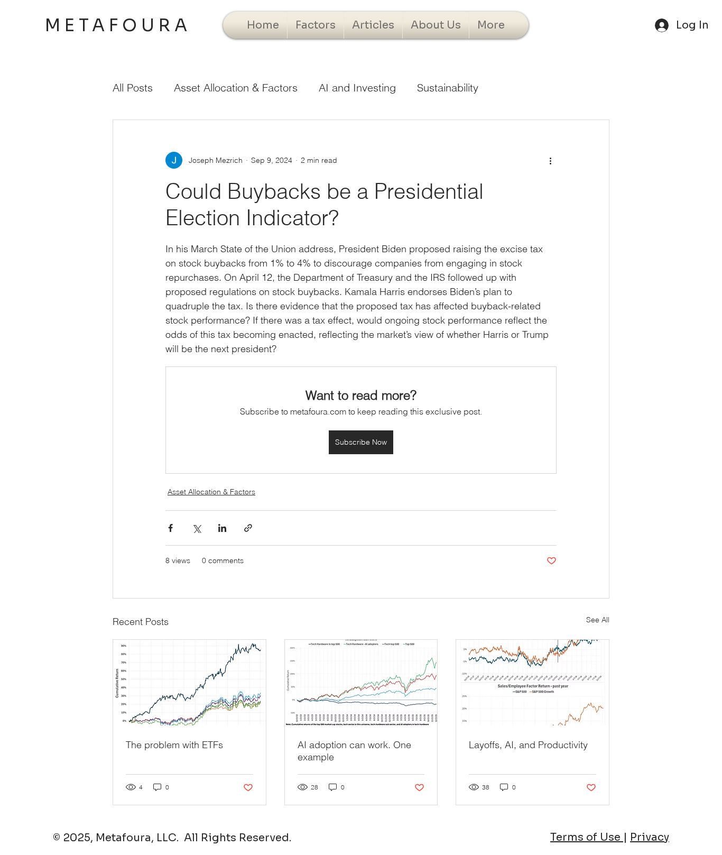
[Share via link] (248, 528)
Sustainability (447, 87)
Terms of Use (586, 837)
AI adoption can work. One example (354, 751)
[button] (315, 25)
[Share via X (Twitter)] (196, 528)
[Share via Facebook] (170, 528)
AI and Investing (357, 87)
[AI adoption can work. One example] (361, 682)
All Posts (133, 87)
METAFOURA (118, 25)
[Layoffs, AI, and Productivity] (532, 682)
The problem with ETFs (174, 745)
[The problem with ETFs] (189, 682)
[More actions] (550, 160)
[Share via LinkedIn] (222, 528)
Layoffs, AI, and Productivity (528, 745)
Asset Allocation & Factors (236, 87)
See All (597, 619)
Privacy (649, 837)
